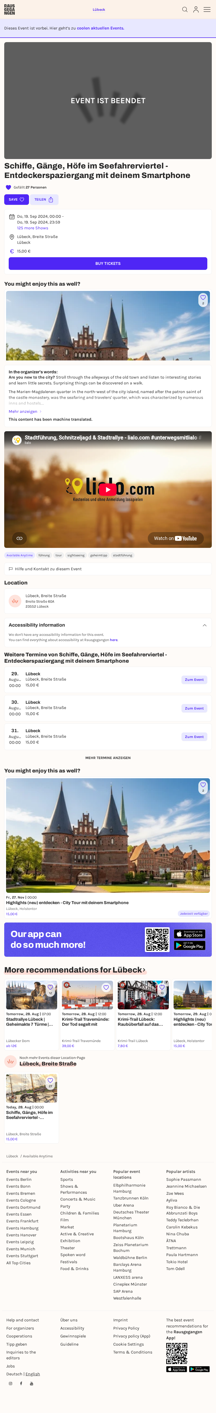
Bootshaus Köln (128, 1237)
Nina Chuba (177, 1233)
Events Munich (20, 1248)
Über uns (68, 1319)
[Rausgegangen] (9, 9)
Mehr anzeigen (23, 411)
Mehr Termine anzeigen (108, 758)
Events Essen (19, 1214)
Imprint (120, 1319)
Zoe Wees (175, 1193)
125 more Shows (32, 227)
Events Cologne (21, 1200)
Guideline (69, 1344)
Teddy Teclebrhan (182, 1219)
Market (67, 1226)
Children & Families (79, 1213)
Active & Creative (77, 1233)
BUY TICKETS (108, 263)
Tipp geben (16, 1344)
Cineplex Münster (130, 1284)
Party (65, 1206)
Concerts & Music (77, 1199)
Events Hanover (21, 1234)
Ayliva (171, 1200)
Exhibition (70, 1240)
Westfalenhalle (127, 1298)
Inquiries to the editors (21, 1355)
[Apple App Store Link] (176, 1369)
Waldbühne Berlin (130, 1257)
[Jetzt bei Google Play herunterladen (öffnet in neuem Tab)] (189, 945)
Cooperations (19, 1335)
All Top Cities (18, 1262)
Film (64, 1219)
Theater (67, 1247)
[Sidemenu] (207, 9)
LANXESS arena (128, 1277)
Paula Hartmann (182, 1254)
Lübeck (12, 1156)
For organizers (20, 1328)
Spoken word (72, 1254)
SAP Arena (123, 1291)
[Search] (185, 9)
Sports (66, 1179)
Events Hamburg (22, 1228)
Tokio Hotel (177, 1261)
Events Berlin (19, 1179)
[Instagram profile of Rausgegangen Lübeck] (10, 1383)
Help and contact (22, 1319)
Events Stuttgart (22, 1255)
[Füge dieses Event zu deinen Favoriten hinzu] (106, 987)
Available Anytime (20, 555)
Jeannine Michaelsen (186, 1186)
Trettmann (176, 1247)
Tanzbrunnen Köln (131, 1198)
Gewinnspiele (73, 1335)
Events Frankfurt (22, 1220)
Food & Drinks (74, 1268)
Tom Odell (175, 1268)
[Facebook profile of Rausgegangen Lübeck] (21, 1383)
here (113, 640)
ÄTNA (171, 1240)
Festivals (68, 1261)
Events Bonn (18, 1186)
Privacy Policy (126, 1328)
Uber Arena (123, 1205)
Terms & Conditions (132, 1352)
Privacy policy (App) (131, 1335)
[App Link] (176, 1353)
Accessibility (72, 1328)
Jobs (10, 1366)
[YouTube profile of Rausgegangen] (31, 1383)
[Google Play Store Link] (199, 1369)
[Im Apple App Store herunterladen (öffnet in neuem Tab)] (189, 934)
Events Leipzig (20, 1241)
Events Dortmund (23, 1207)
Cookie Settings (128, 1344)
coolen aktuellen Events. (100, 28)
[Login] (196, 9)
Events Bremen (20, 1193)
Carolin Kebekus (182, 1226)
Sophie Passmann (183, 1179)
